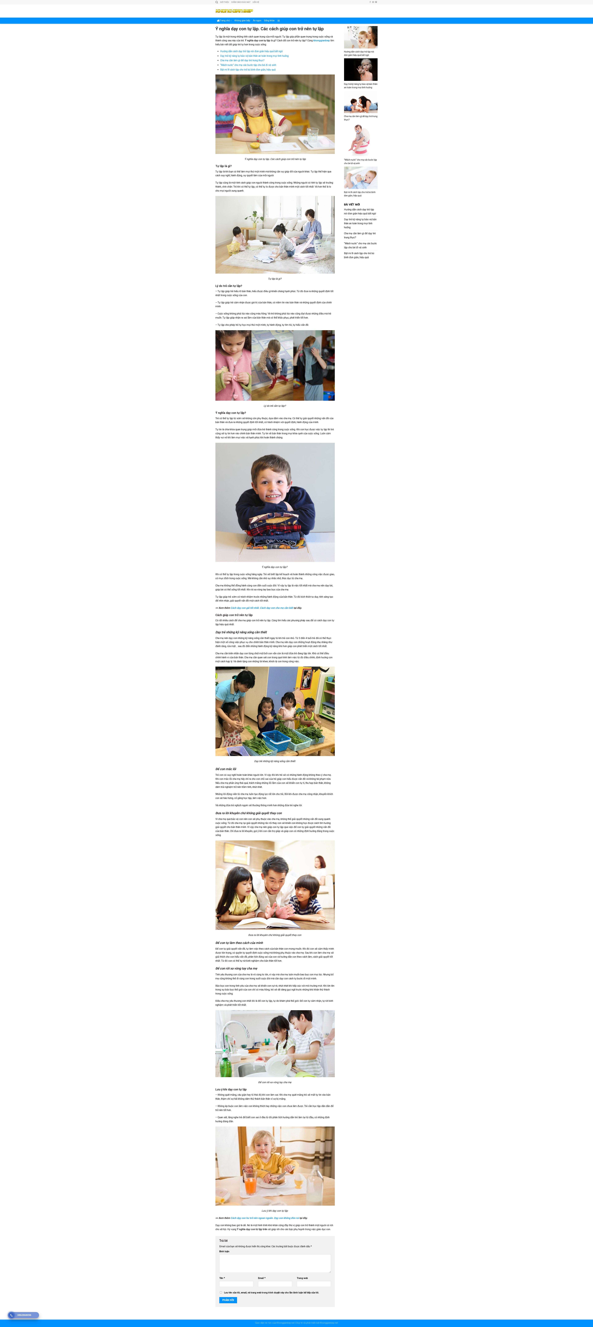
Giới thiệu (224, 2)
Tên (222, 1278)
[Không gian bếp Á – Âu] (234, 11)
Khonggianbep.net (286, 1323)
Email (261, 1278)
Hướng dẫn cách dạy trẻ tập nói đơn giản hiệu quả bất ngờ (251, 51)
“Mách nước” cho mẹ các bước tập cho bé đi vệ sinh (248, 65)
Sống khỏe (269, 20)
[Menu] (278, 21)
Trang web (302, 1278)
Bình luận (224, 1251)
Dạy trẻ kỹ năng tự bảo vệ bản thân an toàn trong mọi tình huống (254, 55)
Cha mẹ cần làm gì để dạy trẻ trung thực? (242, 60)
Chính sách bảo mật (240, 2)
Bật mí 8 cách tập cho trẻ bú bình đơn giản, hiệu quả (248, 69)
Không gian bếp (242, 20)
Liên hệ (256, 2)
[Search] (216, 2)
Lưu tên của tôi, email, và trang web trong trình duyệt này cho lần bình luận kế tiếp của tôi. (271, 1292)
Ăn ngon (257, 20)
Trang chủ (225, 20)
